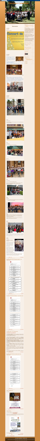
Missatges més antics (20, 434)
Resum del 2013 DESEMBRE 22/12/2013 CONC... (29, 59)
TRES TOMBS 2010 (9, 390)
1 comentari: (22, 293)
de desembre (27, 58)
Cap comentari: (22, 329)
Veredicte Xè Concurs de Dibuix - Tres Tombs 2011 (14, 295)
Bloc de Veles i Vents (28, 44)
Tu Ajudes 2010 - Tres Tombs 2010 (12, 331)
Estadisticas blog (26, 51)
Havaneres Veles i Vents (28, 48)
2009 (26, 63)
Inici (11, 434)
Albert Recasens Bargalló (10, 62)
